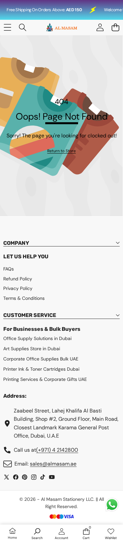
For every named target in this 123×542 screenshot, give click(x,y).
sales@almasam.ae (53, 463)
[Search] (22, 27)
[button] (115, 27)
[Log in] (99, 27)
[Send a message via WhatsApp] (112, 504)
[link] (61, 151)
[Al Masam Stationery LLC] (61, 27)
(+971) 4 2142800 (57, 449)
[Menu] (7, 27)
